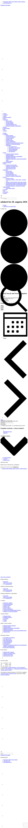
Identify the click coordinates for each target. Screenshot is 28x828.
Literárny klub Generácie (8, 652)
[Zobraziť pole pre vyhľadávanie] (1, 752)
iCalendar (5, 458)
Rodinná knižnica (7, 626)
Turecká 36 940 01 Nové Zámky (7, 582)
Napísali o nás (6, 606)
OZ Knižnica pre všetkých (9, 637)
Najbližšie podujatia (7, 617)
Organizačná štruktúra (8, 604)
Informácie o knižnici (7, 602)
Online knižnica (6, 631)
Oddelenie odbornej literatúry (9, 625)
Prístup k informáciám (8, 609)
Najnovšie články (7, 616)
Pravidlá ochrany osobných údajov (9, 673)
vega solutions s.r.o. (9, 668)
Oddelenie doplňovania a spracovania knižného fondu (14, 630)
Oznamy (5, 619)
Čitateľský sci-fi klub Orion (9, 653)
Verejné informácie (7, 642)
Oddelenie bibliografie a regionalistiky (11, 628)
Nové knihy (5, 618)
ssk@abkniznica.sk (7, 2)
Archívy (5, 621)
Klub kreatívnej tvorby (8, 655)
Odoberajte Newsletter (5, 5)
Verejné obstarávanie (7, 641)
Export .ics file (6, 460)
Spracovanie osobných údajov (20, 668)
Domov (5, 205)
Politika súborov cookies (6, 670)
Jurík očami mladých (7, 640)
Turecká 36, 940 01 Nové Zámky (10, 759)
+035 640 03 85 (6, 761)
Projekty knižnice (7, 607)
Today (2, 419)
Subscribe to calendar (5, 436)
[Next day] (15, 417)
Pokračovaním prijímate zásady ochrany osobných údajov (14, 468)
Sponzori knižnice (7, 605)
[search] (7, 754)
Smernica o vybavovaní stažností (10, 611)
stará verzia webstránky (6, 577)
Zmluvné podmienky (5, 674)
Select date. (15, 421)
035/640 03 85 (8, 584)
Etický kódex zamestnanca (9, 647)
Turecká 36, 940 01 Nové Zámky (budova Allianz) (14, 1)
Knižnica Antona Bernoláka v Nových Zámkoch (14, 667)
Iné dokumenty (6, 643)
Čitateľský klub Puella (8, 654)
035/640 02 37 (8, 591)
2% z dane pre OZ (7, 638)
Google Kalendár (7, 457)
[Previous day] (15, 378)
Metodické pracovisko (8, 629)
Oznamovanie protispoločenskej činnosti (12, 610)
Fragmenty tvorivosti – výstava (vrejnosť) (12, 428)
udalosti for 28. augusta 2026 (9, 206)
